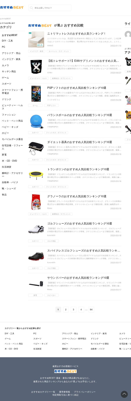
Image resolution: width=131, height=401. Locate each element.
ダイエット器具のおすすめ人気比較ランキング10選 (79, 142)
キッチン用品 (9, 71)
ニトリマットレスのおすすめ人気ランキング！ (76, 33)
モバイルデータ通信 (12, 139)
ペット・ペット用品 (12, 120)
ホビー (5, 132)
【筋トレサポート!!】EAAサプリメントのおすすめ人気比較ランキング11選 (83, 61)
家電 (4, 154)
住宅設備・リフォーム (12, 147)
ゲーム (5, 77)
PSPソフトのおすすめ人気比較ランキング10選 (76, 88)
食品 (4, 194)
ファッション (9, 114)
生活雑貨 (6, 166)
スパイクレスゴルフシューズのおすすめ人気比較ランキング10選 (83, 250)
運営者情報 (64, 391)
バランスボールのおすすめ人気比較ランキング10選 (79, 115)
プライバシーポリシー (85, 391)
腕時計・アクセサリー (12, 174)
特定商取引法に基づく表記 (66, 394)
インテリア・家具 (11, 59)
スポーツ (6, 83)
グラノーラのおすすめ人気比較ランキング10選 (76, 196)
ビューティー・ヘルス (12, 107)
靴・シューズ (9, 188)
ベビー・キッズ (10, 126)
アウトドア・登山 (11, 53)
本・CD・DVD (9, 160)
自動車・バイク (10, 182)
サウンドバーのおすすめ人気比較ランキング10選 (78, 277)
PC (3, 46)
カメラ (5, 65)
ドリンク (6, 99)
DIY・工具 (7, 40)
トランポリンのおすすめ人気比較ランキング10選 (78, 169)
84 (91, 309)
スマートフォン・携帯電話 (12, 91)
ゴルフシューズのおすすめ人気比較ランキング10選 (79, 223)
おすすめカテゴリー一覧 (43, 391)
